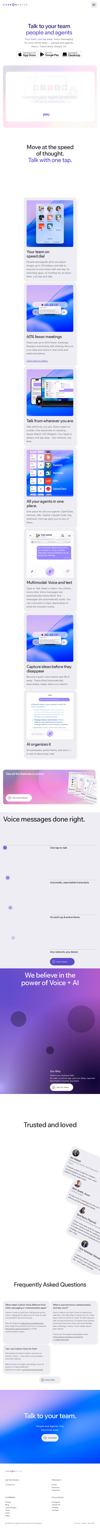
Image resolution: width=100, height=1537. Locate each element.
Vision (7, 1510)
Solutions (56, 1487)
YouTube (55, 1510)
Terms (84, 1523)
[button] (90, 118)
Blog (7, 1505)
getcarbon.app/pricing (32, 1369)
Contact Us (10, 1485)
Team (7, 1513)
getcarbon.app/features (32, 1323)
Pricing (8, 1502)
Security (91, 1523)
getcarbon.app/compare (17, 1328)
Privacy (77, 1523)
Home (54, 1485)
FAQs (7, 1516)
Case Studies (10, 1507)
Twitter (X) (56, 1505)
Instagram (56, 1502)
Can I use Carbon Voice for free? (21, 1348)
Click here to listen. (37, 360)
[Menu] (94, 5)
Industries (56, 1490)
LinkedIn (55, 1507)
